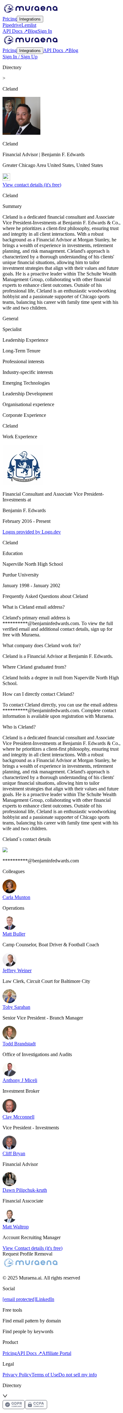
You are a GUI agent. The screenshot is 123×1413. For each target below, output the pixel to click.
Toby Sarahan (16, 1007)
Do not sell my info (77, 1374)
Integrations (30, 19)
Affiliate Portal (56, 1353)
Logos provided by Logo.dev (32, 532)
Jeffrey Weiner (17, 970)
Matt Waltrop (16, 1226)
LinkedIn (45, 1299)
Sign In (45, 31)
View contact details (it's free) (32, 184)
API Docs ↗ (15, 31)
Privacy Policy (17, 1374)
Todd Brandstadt (19, 1043)
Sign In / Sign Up (20, 56)
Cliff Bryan (14, 1153)
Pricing (10, 18)
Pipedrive (12, 25)
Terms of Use (45, 1374)
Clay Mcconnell (18, 1117)
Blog (33, 31)
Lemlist (28, 25)
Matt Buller (14, 934)
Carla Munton (16, 897)
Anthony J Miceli (20, 1080)
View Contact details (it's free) (32, 1248)
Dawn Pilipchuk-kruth (25, 1190)
